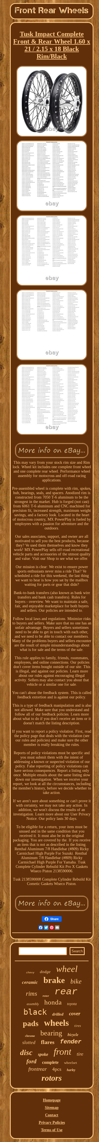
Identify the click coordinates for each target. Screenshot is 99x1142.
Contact (51, 1115)
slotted (28, 1042)
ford (31, 1061)
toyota (72, 1004)
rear (66, 991)
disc (26, 1052)
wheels (56, 1023)
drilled (58, 1014)
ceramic (30, 982)
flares (47, 1042)
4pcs (56, 1069)
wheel (67, 969)
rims (31, 993)
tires (77, 1026)
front (62, 1051)
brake (54, 980)
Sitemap (52, 1108)
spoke (43, 1054)
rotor (46, 995)
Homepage (52, 1100)
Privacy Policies (52, 1122)
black (35, 1012)
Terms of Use (51, 1130)
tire (80, 1054)
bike (76, 981)
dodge (45, 971)
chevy (30, 972)
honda (53, 1002)
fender (70, 1041)
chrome (30, 1035)
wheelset (70, 1063)
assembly (33, 1004)
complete (50, 1062)
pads (30, 1023)
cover (74, 1013)
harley (71, 1070)
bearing (51, 1033)
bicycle (73, 1034)
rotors (52, 1077)
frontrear (37, 1069)
